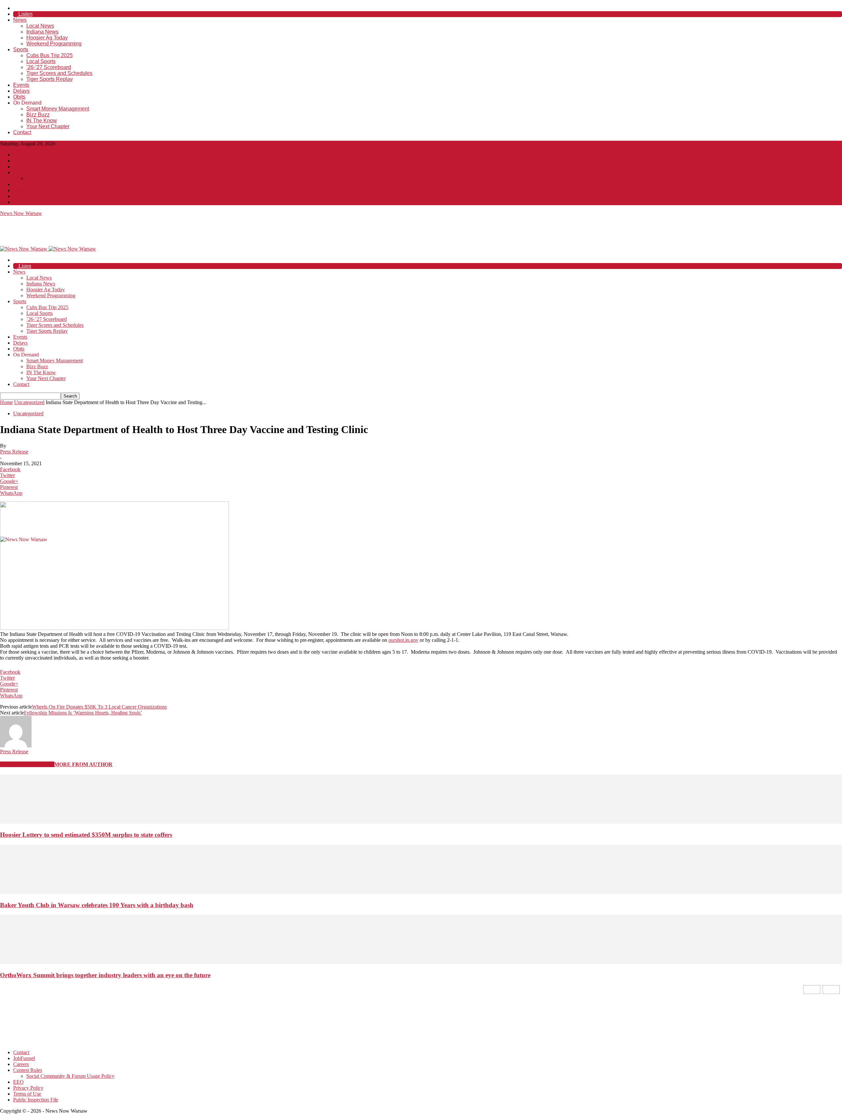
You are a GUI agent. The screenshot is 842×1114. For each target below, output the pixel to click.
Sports (20, 49)
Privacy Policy (28, 190)
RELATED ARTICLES (27, 764)
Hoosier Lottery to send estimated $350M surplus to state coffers (86, 834)
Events (21, 85)
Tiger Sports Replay (49, 79)
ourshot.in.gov (403, 640)
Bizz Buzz (38, 114)
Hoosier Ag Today (47, 37)
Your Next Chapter (47, 126)
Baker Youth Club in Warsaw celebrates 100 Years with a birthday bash (96, 905)
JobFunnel (24, 160)
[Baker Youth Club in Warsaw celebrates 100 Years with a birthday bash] (421, 892)
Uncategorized (29, 402)
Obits (19, 97)
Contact (22, 132)
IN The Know (41, 120)
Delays (21, 91)
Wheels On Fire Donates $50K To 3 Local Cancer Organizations (99, 707)
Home (6, 402)
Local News (40, 26)
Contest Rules (27, 172)
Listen (25, 14)
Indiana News (42, 32)
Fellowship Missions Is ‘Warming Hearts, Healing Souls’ (83, 712)
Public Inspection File (35, 202)
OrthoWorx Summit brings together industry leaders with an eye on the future (105, 975)
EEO (18, 184)
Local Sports (41, 61)
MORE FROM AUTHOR (83, 764)
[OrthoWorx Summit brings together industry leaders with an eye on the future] (421, 962)
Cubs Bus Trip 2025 (49, 55)
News (20, 20)
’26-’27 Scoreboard (48, 67)
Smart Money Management (57, 108)
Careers (21, 166)
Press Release (14, 451)
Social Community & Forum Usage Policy (70, 178)
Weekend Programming (54, 43)
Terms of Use (27, 196)
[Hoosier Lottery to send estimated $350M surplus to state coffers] (421, 822)
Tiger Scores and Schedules (59, 73)
